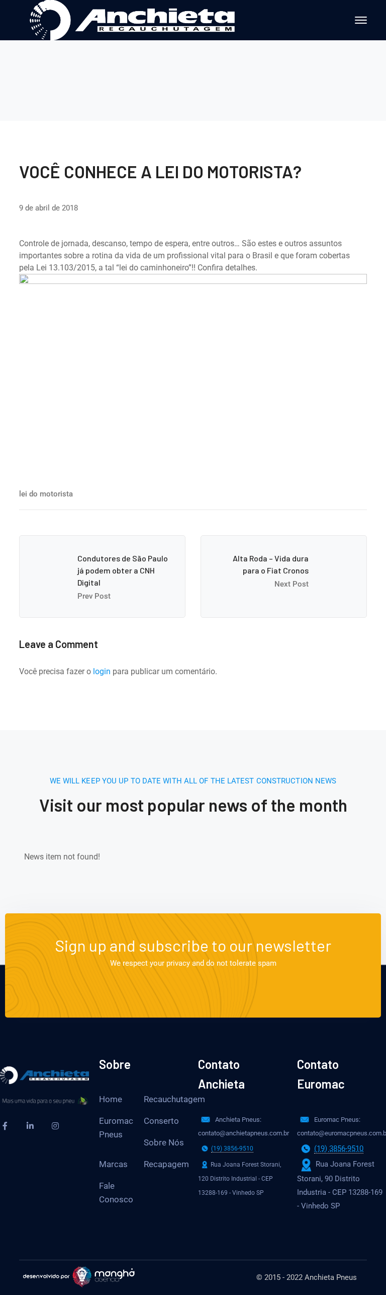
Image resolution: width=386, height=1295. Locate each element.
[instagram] (55, 1126)
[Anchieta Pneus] (132, 19)
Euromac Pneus (116, 1127)
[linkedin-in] (30, 1126)
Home (110, 1099)
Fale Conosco (116, 1192)
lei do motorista (46, 493)
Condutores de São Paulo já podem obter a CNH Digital (122, 570)
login (102, 671)
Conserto (161, 1121)
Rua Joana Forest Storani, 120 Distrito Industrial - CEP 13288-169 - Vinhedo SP (239, 1178)
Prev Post (94, 596)
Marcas (113, 1164)
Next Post (291, 584)
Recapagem (166, 1164)
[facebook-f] (5, 1126)
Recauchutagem (174, 1099)
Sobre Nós (164, 1142)
